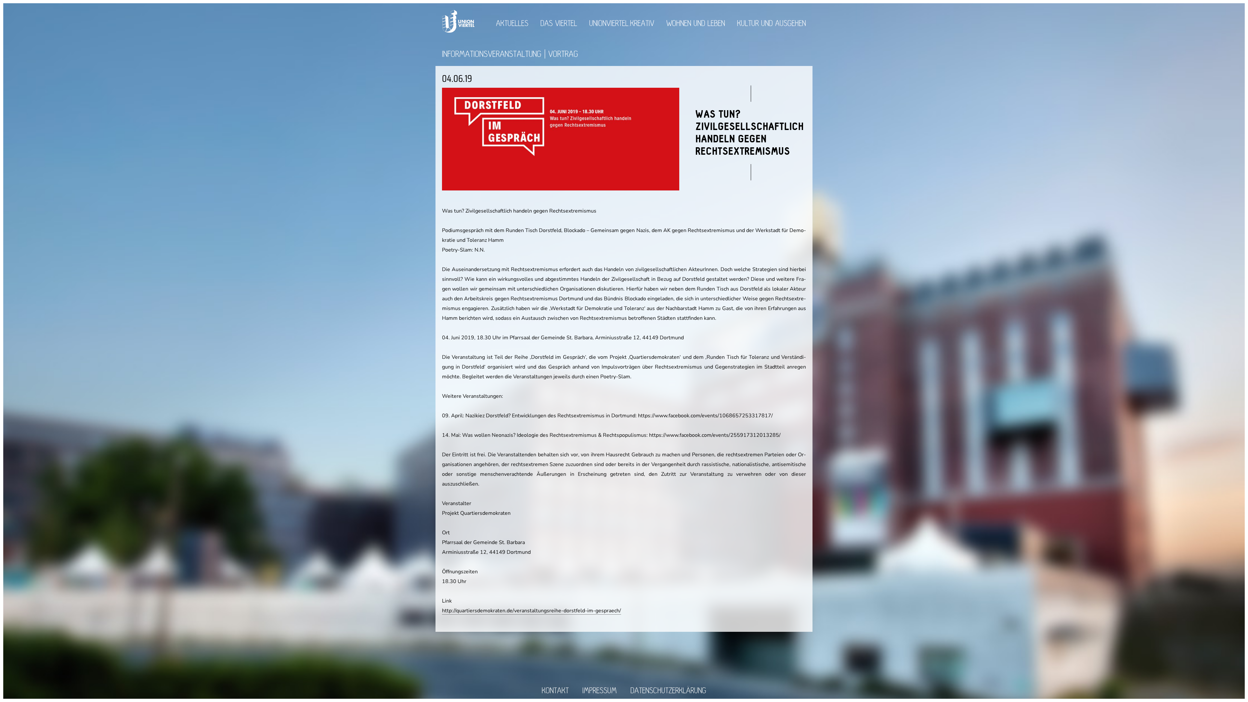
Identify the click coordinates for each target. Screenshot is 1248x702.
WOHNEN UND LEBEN (695, 24)
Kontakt (555, 691)
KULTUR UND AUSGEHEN (771, 24)
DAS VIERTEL (558, 24)
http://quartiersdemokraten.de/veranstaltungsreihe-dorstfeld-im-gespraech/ (531, 610)
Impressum (599, 691)
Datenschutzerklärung (668, 691)
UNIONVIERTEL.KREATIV (621, 24)
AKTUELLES (512, 24)
